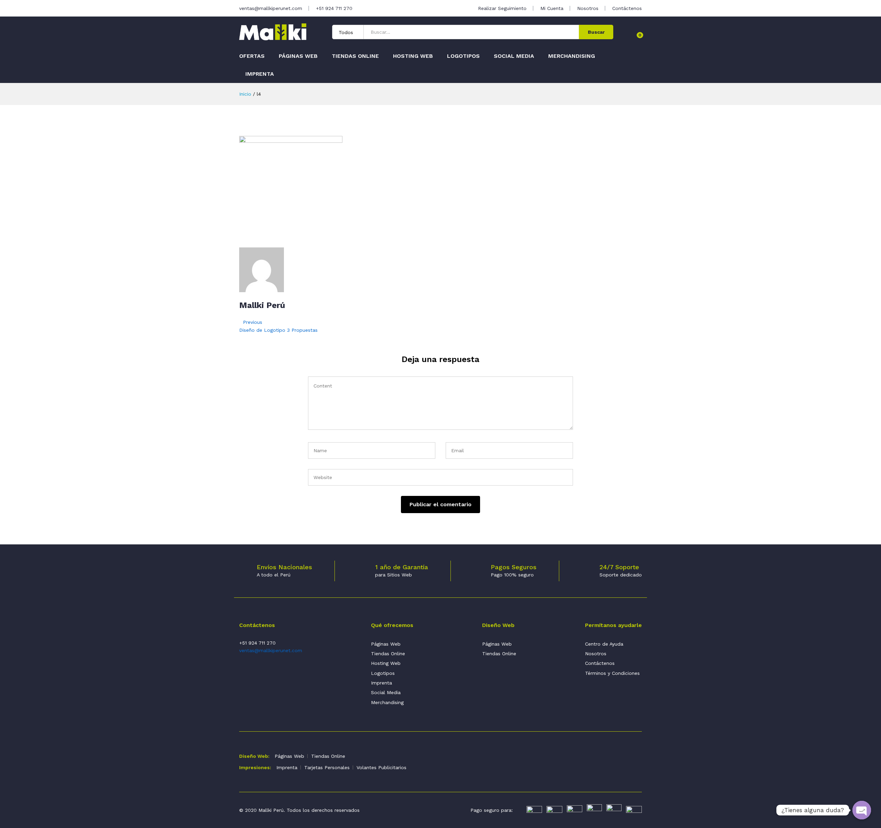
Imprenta (259, 74)
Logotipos (463, 56)
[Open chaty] (861, 810)
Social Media (514, 56)
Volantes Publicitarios (381, 767)
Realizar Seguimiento (502, 8)
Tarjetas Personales (327, 767)
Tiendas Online (355, 56)
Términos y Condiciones (612, 673)
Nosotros (587, 8)
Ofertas (252, 56)
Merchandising (571, 56)
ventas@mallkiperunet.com (270, 8)
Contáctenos (627, 8)
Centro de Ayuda (604, 644)
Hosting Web (413, 56)
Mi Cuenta (551, 8)
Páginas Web (298, 56)
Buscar (596, 32)
